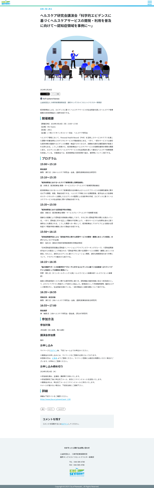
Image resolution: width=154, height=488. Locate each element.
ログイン (53, 350)
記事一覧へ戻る (46, 8)
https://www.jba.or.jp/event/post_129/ (55, 399)
